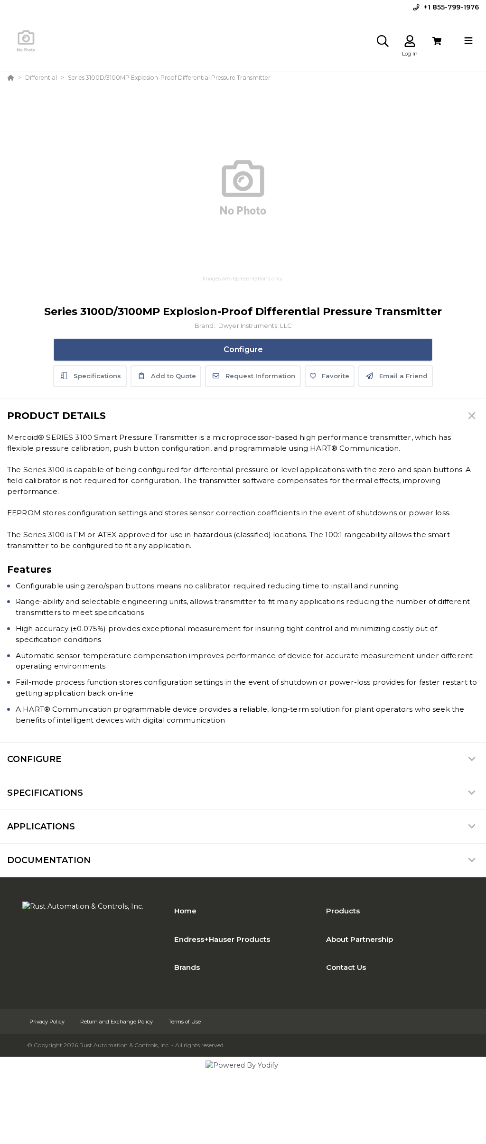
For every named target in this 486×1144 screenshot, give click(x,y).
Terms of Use (184, 1021)
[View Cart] (437, 41)
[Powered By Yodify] (243, 1073)
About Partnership (359, 939)
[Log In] (410, 41)
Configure (243, 349)
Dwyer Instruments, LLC (254, 325)
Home (185, 910)
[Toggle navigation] (468, 40)
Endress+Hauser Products (222, 939)
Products (343, 910)
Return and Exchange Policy (117, 1021)
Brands (187, 967)
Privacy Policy (47, 1021)
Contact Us (346, 967)
